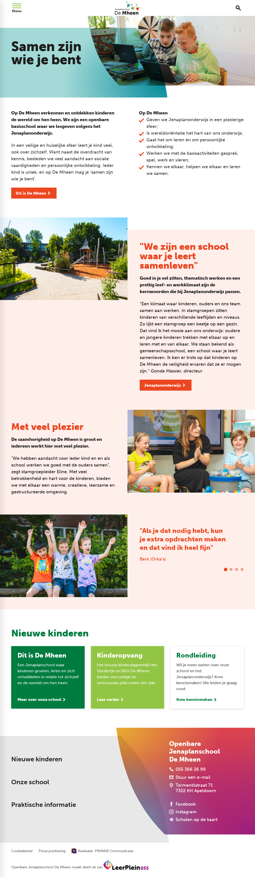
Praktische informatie (43, 805)
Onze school (30, 782)
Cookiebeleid (21, 851)
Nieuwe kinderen (36, 759)
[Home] (127, 8)
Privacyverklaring (52, 851)
